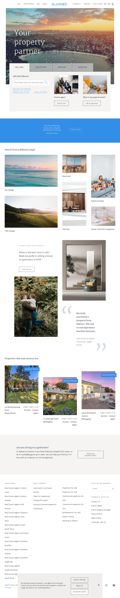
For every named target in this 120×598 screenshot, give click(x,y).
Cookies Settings (79, 579)
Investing (41, 67)
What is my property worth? (90, 454)
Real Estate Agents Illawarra (16, 512)
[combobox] (31, 83)
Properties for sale (69, 488)
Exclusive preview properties (45, 504)
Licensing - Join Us (98, 522)
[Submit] (46, 82)
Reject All (79, 586)
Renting (82, 67)
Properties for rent (69, 492)
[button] (19, 4)
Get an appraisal (92, 103)
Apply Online (96, 518)
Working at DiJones (70, 520)
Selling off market (22, 89)
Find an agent (96, 505)
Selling (19, 67)
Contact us (95, 501)
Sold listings (40, 92)
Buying (62, 67)
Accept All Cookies (79, 592)
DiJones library (68, 516)
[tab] (19, 67)
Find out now (26, 269)
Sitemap (8, 587)
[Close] (98, 585)
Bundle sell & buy (21, 92)
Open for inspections (42, 496)
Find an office (96, 514)
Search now (61, 103)
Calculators (38, 508)
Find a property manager (101, 510)
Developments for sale (71, 512)
